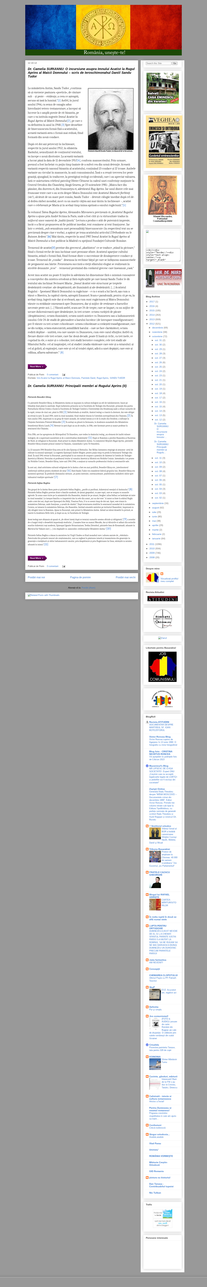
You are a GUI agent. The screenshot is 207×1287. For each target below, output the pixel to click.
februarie (157, 534)
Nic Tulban (155, 1192)
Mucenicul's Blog (158, 766)
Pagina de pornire (80, 577)
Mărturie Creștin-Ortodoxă (158, 1163)
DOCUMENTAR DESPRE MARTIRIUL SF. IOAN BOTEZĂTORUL (161, 727)
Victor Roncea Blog (160, 736)
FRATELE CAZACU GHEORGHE (159, 873)
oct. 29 (159, 349)
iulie (154, 512)
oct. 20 (159, 384)
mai (154, 521)
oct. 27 (159, 358)
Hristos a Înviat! (156, 1101)
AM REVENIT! (156, 962)
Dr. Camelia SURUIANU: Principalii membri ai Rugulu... (161, 447)
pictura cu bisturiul (159, 1177)
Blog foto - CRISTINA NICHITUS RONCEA (160, 752)
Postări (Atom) (88, 587)
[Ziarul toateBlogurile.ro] (162, 638)
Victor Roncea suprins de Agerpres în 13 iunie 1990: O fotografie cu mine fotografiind (163, 742)
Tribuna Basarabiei (159, 849)
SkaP (152, 987)
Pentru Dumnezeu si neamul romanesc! (160, 1109)
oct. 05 (159, 484)
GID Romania (156, 1171)
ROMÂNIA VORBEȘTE (161, 1156)
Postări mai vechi (126, 577)
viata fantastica (157, 960)
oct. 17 (159, 397)
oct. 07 (159, 475)
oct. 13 (159, 415)
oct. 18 (159, 393)
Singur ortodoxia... (159, 1134)
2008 (152, 557)
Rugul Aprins (103, 378)
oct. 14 (159, 411)
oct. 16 (159, 402)
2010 (152, 548)
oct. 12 (159, 419)
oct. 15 (159, 406)
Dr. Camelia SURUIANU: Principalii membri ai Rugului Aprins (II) (77, 386)
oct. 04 (159, 489)
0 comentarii (52, 374)
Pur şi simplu (155, 1009)
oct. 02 (159, 497)
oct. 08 (159, 471)
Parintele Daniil (88, 378)
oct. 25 (159, 366)
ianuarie (156, 538)
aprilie (155, 525)
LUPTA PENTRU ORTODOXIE (157, 927)
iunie (155, 516)
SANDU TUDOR (117, 378)
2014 (152, 315)
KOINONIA (155, 1056)
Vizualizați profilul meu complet (169, 579)
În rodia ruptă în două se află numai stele (162, 918)
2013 (152, 319)
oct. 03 (159, 493)
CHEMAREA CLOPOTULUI (163, 975)
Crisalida (154, 1044)
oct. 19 (159, 388)
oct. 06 (159, 480)
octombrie (157, 336)
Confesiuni (155, 1125)
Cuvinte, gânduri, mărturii (163, 1076)
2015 (152, 310)
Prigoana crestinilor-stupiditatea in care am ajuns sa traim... (162, 1116)
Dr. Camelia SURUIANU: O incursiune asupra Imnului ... (161, 430)
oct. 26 (159, 362)
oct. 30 (159, 344)
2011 (152, 544)
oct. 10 (159, 462)
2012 (152, 323)
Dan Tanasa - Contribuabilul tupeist (161, 1185)
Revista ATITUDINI (159, 722)
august (156, 507)
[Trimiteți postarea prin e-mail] (63, 374)
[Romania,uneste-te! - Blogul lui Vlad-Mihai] (163, 247)
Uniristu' (153, 1149)
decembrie (158, 327)
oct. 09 (159, 467)
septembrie (158, 503)
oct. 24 (159, 371)
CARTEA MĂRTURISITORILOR (169, 903)
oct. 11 (158, 458)
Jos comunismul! (158, 1016)
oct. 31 (159, 340)
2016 (152, 306)
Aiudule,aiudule (156, 1137)
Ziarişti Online (157, 789)
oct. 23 (159, 375)
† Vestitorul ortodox (160, 826)
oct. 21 (159, 380)
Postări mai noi (36, 577)
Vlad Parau (155, 1143)
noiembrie (157, 332)
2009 (152, 553)
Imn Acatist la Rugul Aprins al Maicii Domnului (58, 378)
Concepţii (154, 969)
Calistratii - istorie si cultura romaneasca (160, 1097)
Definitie (153, 1007)
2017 (152, 301)
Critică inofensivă (157, 1128)
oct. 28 (159, 353)
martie (155, 529)
